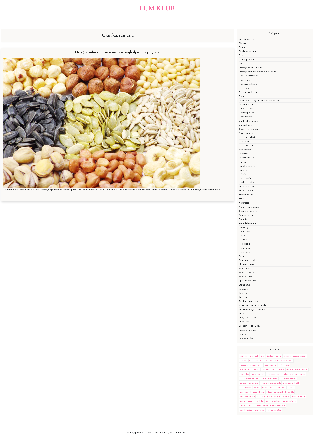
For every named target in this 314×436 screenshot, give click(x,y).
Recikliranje (244, 244)
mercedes (244, 374)
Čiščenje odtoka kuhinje (250, 68)
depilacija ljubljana (274, 356)
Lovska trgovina (246, 182)
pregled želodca (269, 387)
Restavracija (244, 248)
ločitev (305, 369)
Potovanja (244, 227)
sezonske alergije (247, 396)
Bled (241, 55)
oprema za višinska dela (270, 383)
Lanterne (243, 170)
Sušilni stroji (244, 293)
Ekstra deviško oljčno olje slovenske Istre (259, 100)
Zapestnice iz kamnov (249, 326)
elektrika (243, 360)
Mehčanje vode (246, 190)
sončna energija (298, 396)
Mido (241, 199)
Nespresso (244, 203)
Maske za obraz (246, 186)
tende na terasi (289, 401)
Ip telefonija (245, 141)
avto (262, 356)
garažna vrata (255, 360)
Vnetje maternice (247, 317)
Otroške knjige (246, 215)
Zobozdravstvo (246, 338)
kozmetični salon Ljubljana (273, 369)
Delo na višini (245, 80)
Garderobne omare (248, 121)
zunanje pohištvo (273, 410)
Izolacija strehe (246, 145)
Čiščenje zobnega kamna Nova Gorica (257, 72)
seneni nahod (280, 392)
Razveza (243, 240)
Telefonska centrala (248, 301)
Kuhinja (242, 162)
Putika (242, 236)
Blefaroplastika (246, 59)
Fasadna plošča (246, 108)
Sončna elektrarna (248, 272)
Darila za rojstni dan (248, 76)
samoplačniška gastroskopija (252, 392)
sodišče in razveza (281, 396)
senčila (291, 392)
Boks (241, 63)
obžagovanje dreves (268, 378)
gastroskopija (287, 360)
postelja (257, 387)
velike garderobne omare (274, 405)
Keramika (243, 154)
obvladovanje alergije (249, 378)
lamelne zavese (293, 369)
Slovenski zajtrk (246, 264)
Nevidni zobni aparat (249, 207)
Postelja (243, 219)
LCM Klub (157, 8)
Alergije (242, 43)
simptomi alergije (264, 396)
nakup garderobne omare (294, 374)
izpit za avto (284, 365)
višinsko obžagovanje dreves (252, 410)
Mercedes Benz (246, 195)
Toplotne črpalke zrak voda (252, 305)
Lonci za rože (245, 178)
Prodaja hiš (244, 231)
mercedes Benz (258, 374)
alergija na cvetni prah (249, 356)
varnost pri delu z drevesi (250, 405)
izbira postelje (270, 365)
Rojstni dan (244, 252)
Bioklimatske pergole (249, 51)
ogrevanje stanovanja (249, 383)
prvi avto (282, 387)
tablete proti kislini (273, 401)
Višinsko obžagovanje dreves (253, 309)
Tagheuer (244, 297)
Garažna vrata (245, 117)
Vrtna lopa (244, 322)
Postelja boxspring (248, 223)
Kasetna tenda (246, 149)
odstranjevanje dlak (287, 378)
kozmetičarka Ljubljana (250, 369)
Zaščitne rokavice (247, 330)
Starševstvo (244, 285)
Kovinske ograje (246, 158)
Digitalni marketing (248, 92)
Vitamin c (243, 313)
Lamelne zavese (247, 166)
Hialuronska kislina (248, 137)
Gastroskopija (245, 125)
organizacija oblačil (291, 383)
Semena (243, 256)
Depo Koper (245, 88)
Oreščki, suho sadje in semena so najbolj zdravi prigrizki (118, 52)
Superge (243, 289)
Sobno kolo (244, 268)
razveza (291, 387)
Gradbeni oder (246, 133)
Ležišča (242, 174)
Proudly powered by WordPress (142, 432)
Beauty (242, 47)
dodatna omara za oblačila (295, 356)
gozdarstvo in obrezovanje (251, 365)
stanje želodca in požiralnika (251, 401)
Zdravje (242, 334)
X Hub (163, 432)
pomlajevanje (245, 387)
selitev (269, 392)
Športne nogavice (247, 281)
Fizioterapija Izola (247, 113)
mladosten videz (274, 374)
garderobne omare (271, 360)
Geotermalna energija (250, 129)
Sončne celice (246, 276)
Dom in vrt (244, 96)
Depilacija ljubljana (248, 84)
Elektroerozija (246, 104)
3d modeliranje (246, 39)
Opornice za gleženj (249, 211)
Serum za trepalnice (249, 260)
